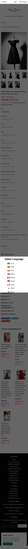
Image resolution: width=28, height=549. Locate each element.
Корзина (24, 2)
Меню (5, 2)
